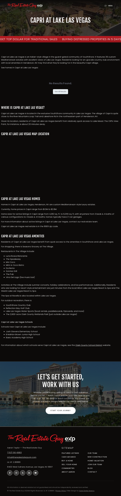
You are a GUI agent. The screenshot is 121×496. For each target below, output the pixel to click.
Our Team (92, 453)
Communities (68, 468)
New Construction (97, 457)
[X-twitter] (22, 472)
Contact (92, 472)
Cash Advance (69, 457)
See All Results (60, 91)
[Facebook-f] (9, 472)
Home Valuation (96, 461)
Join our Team (95, 465)
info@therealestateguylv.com (21, 457)
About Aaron (68, 472)
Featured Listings (70, 453)
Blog (90, 468)
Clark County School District (88, 345)
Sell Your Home (69, 465)
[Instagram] (16, 472)
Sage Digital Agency (87, 491)
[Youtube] (35, 472)
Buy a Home (67, 461)
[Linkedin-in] (29, 472)
